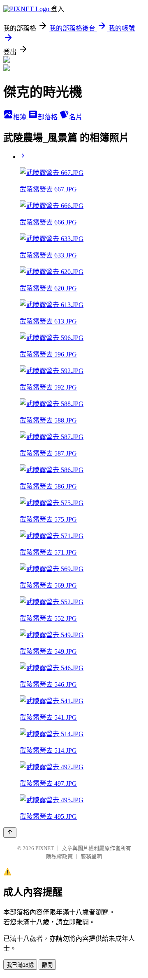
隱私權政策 (59, 856)
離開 (47, 965)
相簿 (20, 116)
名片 (75, 116)
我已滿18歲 (20, 965)
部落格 (48, 116)
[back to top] (9, 832)
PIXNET (44, 848)
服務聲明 (91, 856)
